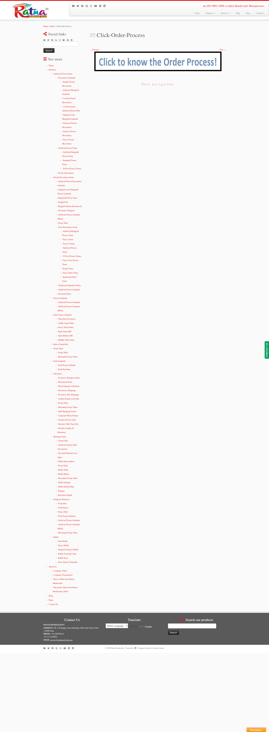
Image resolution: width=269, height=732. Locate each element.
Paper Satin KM (64, 331)
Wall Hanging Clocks (67, 411)
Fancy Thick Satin (65, 327)
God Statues (63, 507)
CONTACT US (266, 350)
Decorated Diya (64, 294)
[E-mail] (74, 6)
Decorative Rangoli (66, 210)
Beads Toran (68, 268)
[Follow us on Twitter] (79, 6)
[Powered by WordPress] (135, 647)
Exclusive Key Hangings (68, 394)
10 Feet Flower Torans (72, 168)
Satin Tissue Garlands (62, 315)
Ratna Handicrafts (117, 648)
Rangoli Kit (63, 202)
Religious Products (61, 499)
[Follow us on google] (88, 6)
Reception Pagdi (65, 495)
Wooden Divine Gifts (67, 420)
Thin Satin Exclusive (67, 319)
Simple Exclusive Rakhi (68, 549)
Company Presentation (63, 575)
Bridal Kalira (63, 474)
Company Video (60, 571)
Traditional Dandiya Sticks (69, 285)
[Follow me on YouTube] (96, 6)
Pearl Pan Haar (64, 369)
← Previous (94, 50)
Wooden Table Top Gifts (68, 424)
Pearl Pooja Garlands (67, 365)
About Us (224, 13)
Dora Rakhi (63, 541)
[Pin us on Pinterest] (101, 6)
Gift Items (57, 374)
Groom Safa (63, 441)
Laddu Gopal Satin (66, 323)
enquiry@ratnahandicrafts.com (61, 640)
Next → (223, 50)
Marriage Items (59, 436)
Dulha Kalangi (64, 482)
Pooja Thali (63, 223)
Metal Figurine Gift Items (68, 386)
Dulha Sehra (63, 470)
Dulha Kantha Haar (66, 486)
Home (197, 13)
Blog (238, 13)
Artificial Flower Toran (67, 148)
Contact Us (260, 13)
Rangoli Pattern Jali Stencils (70, 206)
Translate (148, 626)
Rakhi (56, 537)
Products (209, 13)
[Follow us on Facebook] (83, 6)
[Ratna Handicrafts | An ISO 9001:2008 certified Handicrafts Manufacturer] (31, 10)
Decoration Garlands (66, 78)
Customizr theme (158, 648)
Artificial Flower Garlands (69, 289)
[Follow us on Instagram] (92, 6)
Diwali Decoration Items (63, 177)
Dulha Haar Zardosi (66, 461)
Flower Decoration (66, 173)
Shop (248, 13)
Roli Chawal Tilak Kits (68, 562)
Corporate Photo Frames (68, 415)
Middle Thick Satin (66, 340)
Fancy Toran (68, 239)
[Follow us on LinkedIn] (105, 6)
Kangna (61, 491)
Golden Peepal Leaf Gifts (68, 399)
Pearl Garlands (59, 361)
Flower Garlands (60, 298)
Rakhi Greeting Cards (67, 554)
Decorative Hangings (67, 390)
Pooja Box (62, 503)
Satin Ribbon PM (65, 336)
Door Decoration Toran (67, 227)
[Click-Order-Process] (158, 61)
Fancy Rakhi (63, 545)
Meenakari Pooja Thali (67, 357)
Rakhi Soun (63, 558)
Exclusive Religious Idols (69, 378)
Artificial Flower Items (62, 74)
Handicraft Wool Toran (67, 198)
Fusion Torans (69, 243)
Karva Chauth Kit (60, 344)
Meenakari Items (65, 382)
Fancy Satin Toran (70, 273)
